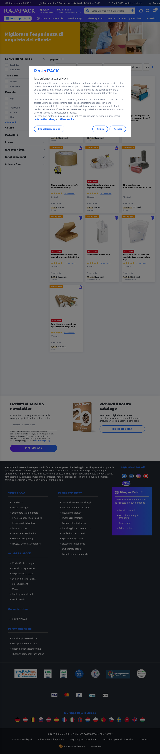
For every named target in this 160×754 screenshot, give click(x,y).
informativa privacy (45, 119)
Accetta (118, 128)
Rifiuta (100, 128)
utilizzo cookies (67, 119)
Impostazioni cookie (49, 128)
